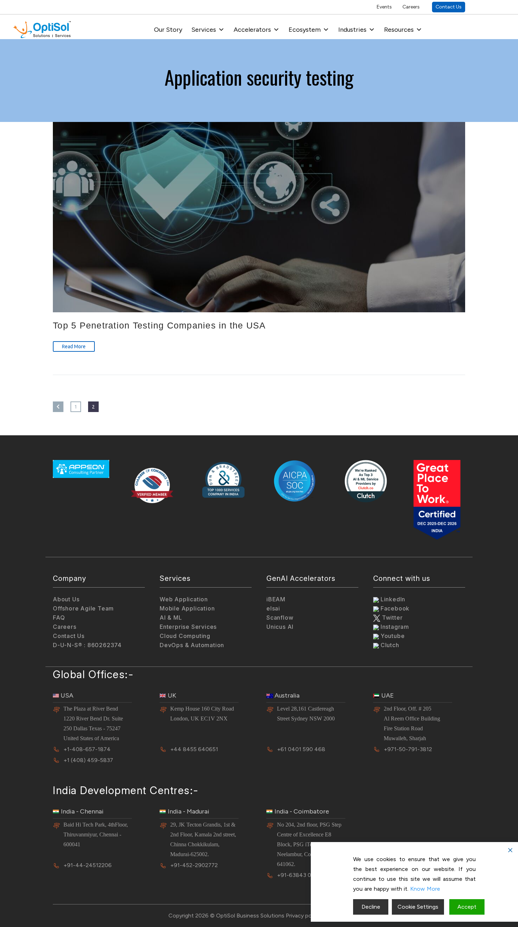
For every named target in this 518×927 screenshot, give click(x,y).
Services (203, 29)
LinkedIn (392, 599)
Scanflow (279, 617)
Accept (466, 906)
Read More (74, 346)
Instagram (394, 626)
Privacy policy (303, 915)
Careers (411, 7)
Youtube (392, 635)
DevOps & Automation (192, 645)
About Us (66, 599)
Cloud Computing (185, 635)
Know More (425, 888)
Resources (399, 29)
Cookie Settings (417, 906)
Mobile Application (187, 608)
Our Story (168, 29)
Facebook (394, 608)
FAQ (59, 617)
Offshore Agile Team (83, 608)
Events (384, 7)
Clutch (389, 645)
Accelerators (252, 29)
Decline (371, 906)
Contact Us (449, 7)
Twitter (391, 617)
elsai (273, 608)
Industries (352, 29)
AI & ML (171, 617)
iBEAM (275, 599)
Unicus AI (280, 626)
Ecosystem (305, 29)
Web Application (184, 599)
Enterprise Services (188, 626)
